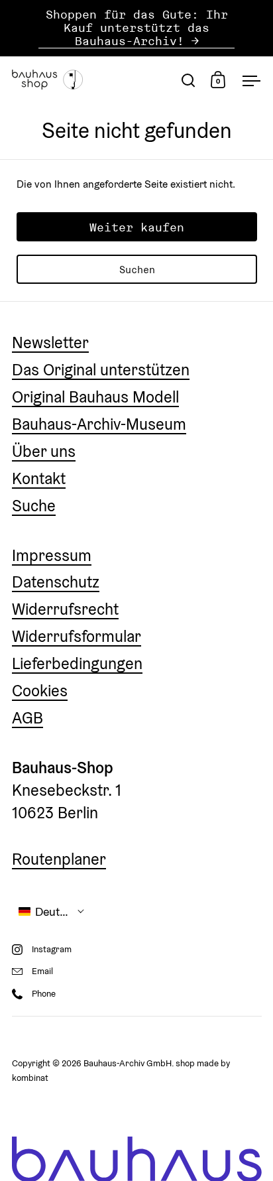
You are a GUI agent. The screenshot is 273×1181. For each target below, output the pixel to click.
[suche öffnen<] (188, 80)
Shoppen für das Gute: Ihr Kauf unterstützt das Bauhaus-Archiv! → (137, 28)
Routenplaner (59, 859)
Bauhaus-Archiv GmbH (127, 1063)
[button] (51, 911)
